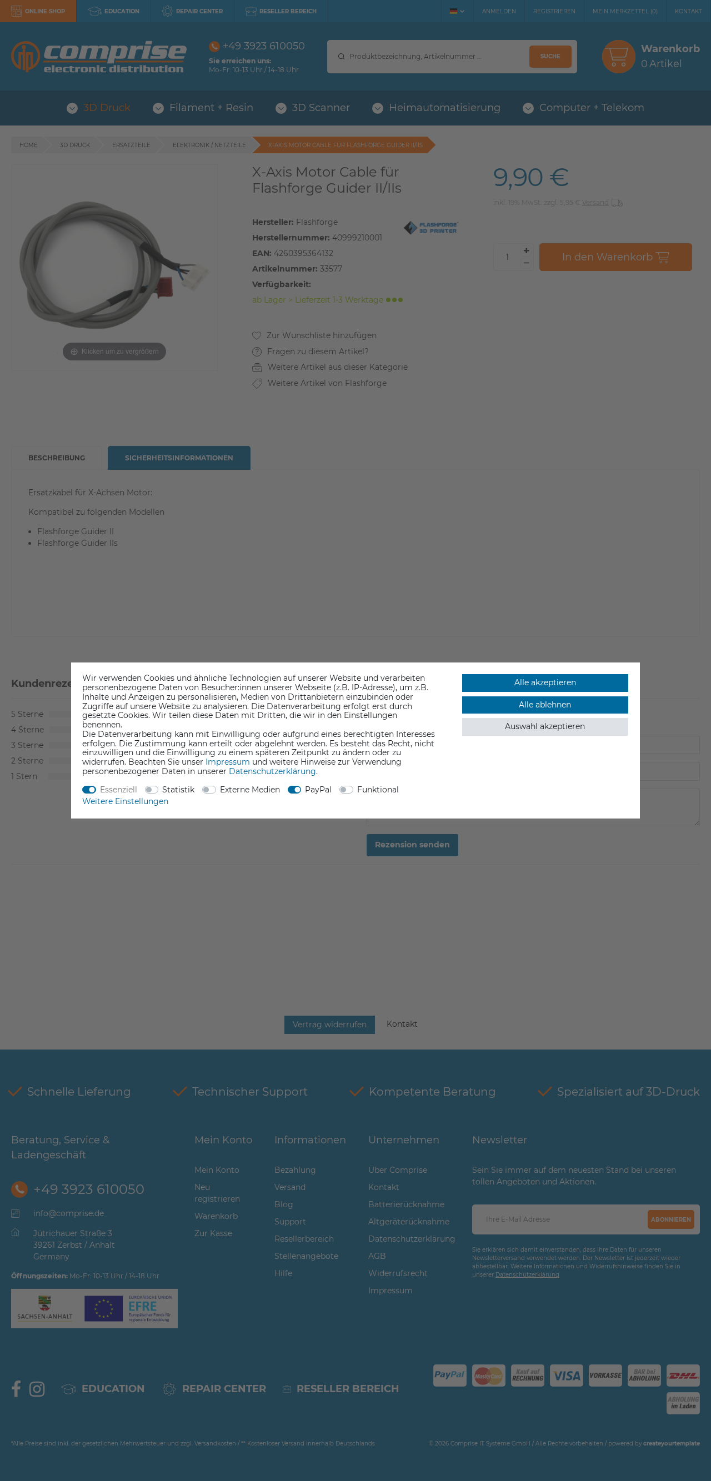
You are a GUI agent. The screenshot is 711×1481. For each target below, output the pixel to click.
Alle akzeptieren (545, 682)
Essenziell (118, 790)
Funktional (378, 790)
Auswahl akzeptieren (545, 726)
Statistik (178, 790)
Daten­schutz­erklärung (272, 771)
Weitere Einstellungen (125, 801)
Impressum (228, 762)
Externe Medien (250, 790)
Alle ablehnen (545, 705)
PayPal (318, 790)
